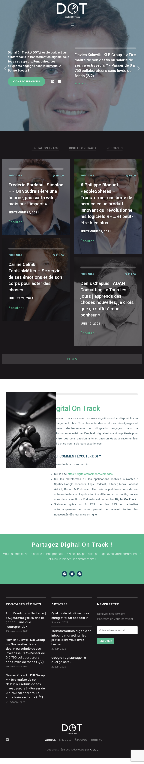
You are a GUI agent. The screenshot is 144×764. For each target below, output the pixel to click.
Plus (70, 359)
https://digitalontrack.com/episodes (90, 474)
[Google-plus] (79, 574)
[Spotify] (64, 574)
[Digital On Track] (72, 10)
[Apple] (72, 574)
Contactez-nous (26, 81)
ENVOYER (106, 641)
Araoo (93, 749)
